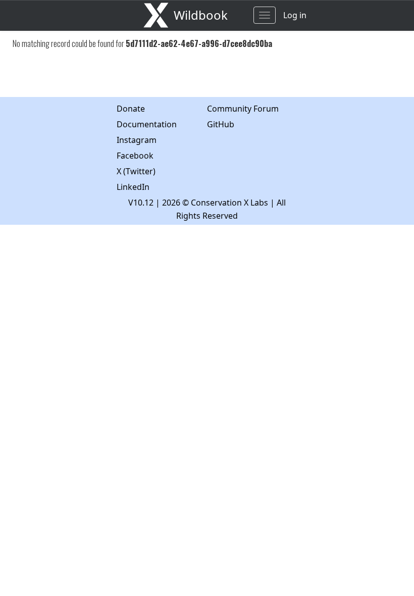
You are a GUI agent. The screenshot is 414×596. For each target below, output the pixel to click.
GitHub (220, 124)
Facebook (135, 155)
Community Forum (243, 108)
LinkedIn (133, 186)
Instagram (137, 139)
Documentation (147, 124)
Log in (294, 15)
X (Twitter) (136, 171)
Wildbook (201, 15)
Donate (131, 108)
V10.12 (140, 202)
